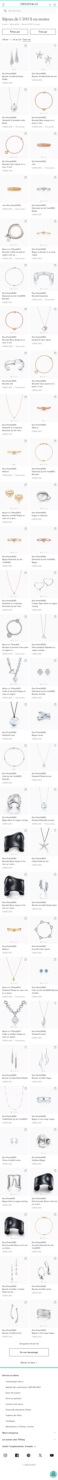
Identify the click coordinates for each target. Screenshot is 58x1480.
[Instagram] (6, 1455)
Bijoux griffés (14, 24)
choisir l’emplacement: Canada (17, 1446)
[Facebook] (17, 1455)
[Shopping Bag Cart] (54, 5)
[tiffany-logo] (29, 4)
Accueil (4, 24)
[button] (3, 5)
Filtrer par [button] (15, 32)
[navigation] (3, 5)
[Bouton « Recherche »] (5, 11)
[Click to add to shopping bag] (25, 45)
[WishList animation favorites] (50, 5)
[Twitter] (40, 1455)
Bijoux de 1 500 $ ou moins (31, 24)
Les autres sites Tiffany (13, 1439)
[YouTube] (52, 1455)
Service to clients (10, 1375)
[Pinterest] (29, 1455)
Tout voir (26, 39)
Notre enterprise (10, 1433)
